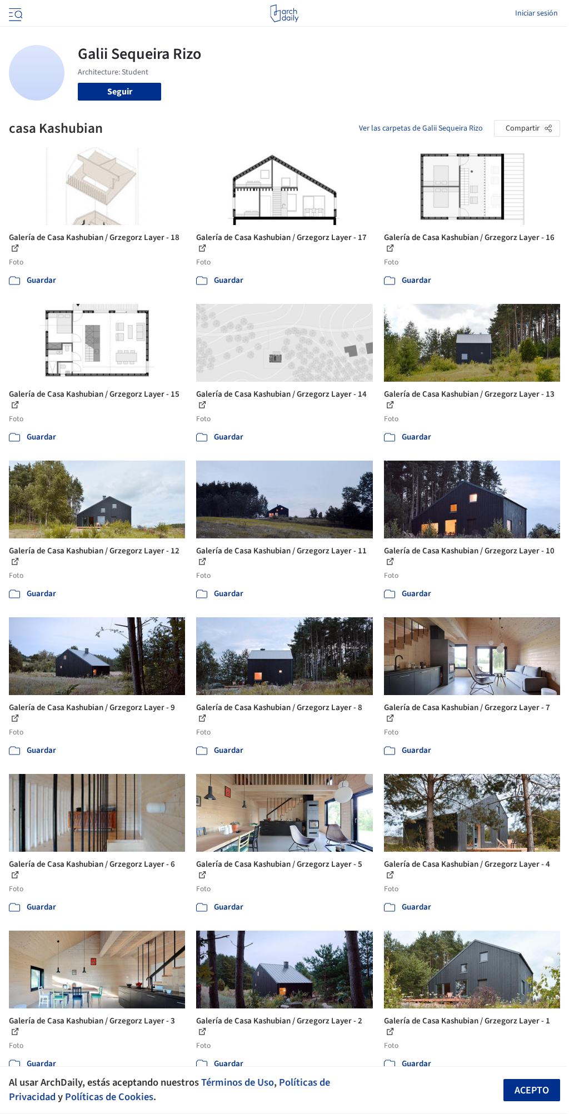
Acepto (532, 1090)
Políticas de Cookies (109, 1097)
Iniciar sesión (536, 13)
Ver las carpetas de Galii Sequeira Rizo (421, 128)
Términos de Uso (237, 1082)
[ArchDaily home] (284, 13)
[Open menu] (14, 13)
